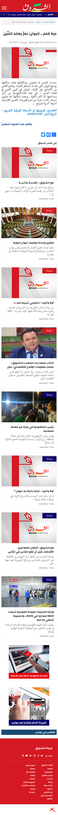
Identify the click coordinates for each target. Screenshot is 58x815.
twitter (42, 755)
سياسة (38, 22)
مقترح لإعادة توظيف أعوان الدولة (33, 242)
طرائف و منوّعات (28, 785)
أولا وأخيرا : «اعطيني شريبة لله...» (34, 302)
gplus (31, 755)
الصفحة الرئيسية (49, 22)
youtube (26, 755)
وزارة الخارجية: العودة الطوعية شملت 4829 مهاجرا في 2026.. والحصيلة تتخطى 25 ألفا (31, 615)
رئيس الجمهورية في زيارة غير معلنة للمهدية (32, 428)
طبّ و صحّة (48, 785)
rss (34, 755)
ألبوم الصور (30, 765)
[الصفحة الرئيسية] (36, 6)
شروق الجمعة (29, 782)
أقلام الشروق (47, 765)
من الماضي (48, 792)
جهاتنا (32, 775)
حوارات (50, 778)
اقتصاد (50, 768)
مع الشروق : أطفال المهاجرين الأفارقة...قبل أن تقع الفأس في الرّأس (31, 549)
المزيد (4, 8)
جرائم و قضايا (47, 775)
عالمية (50, 788)
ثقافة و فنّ (30, 772)
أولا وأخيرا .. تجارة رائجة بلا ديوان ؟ (34, 491)
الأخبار (50, 14)
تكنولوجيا (49, 772)
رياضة (50, 782)
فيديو (32, 788)
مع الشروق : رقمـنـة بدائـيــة (36, 182)
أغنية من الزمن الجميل (47, 797)
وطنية (32, 768)
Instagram (23, 755)
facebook (38, 755)
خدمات (32, 778)
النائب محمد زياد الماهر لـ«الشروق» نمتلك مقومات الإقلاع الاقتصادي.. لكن (30, 364)
